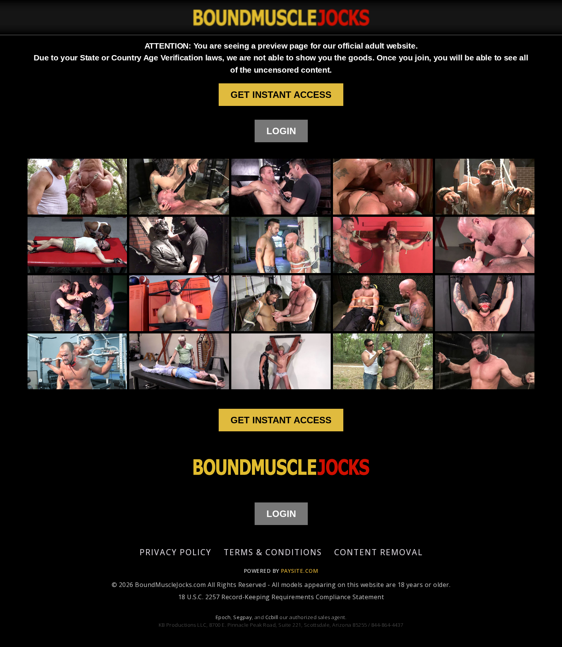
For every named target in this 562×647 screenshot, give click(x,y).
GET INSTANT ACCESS (281, 94)
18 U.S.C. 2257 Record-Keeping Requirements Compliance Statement (281, 597)
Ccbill (271, 617)
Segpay (242, 617)
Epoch (223, 617)
